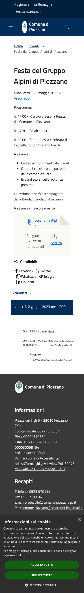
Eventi (34, 46)
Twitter (45, 271)
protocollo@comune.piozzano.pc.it (50, 502)
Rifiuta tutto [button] (42, 575)
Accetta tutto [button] (42, 565)
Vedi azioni (20, 292)
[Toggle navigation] (10, 26)
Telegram (50, 276)
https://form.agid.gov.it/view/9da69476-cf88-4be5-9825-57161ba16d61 (45, 466)
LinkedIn (27, 281)
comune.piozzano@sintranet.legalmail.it (52, 507)
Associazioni (23, 98)
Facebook (26, 271)
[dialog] (42, 554)
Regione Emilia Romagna (33, 4)
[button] (42, 585)
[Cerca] (67, 27)
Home (18, 46)
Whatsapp (28, 276)
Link (19, 555)
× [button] (79, 519)
